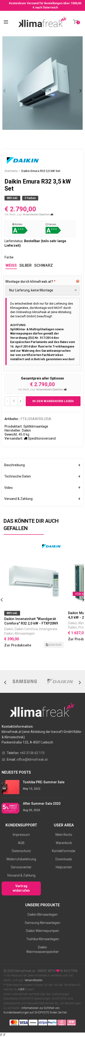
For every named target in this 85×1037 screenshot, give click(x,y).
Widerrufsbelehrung (21, 859)
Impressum (21, 835)
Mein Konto (63, 835)
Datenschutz (21, 851)
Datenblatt (55, 644)
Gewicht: (11, 434)
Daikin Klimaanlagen (43, 914)
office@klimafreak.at (32, 759)
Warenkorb (64, 843)
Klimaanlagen (25, 633)
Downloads (63, 859)
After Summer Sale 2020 (41, 803)
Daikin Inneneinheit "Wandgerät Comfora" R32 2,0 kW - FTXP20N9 (31, 621)
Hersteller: (12, 430)
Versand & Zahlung (21, 875)
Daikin (8, 629)
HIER (21, 989)
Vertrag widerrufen (21, 888)
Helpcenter (64, 867)
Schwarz (43, 265)
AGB (21, 843)
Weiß (11, 265)
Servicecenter (21, 867)
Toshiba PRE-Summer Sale (43, 782)
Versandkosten (33, 980)
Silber (25, 265)
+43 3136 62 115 (32, 753)
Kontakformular (64, 851)
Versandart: (13, 438)
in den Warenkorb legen (53, 401)
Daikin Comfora (26, 629)
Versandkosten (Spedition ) (38, 214)
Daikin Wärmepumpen (42, 931)
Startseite (10, 171)
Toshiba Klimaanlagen (42, 939)
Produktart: (13, 426)
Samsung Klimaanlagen (42, 923)
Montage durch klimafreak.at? (29, 281)
